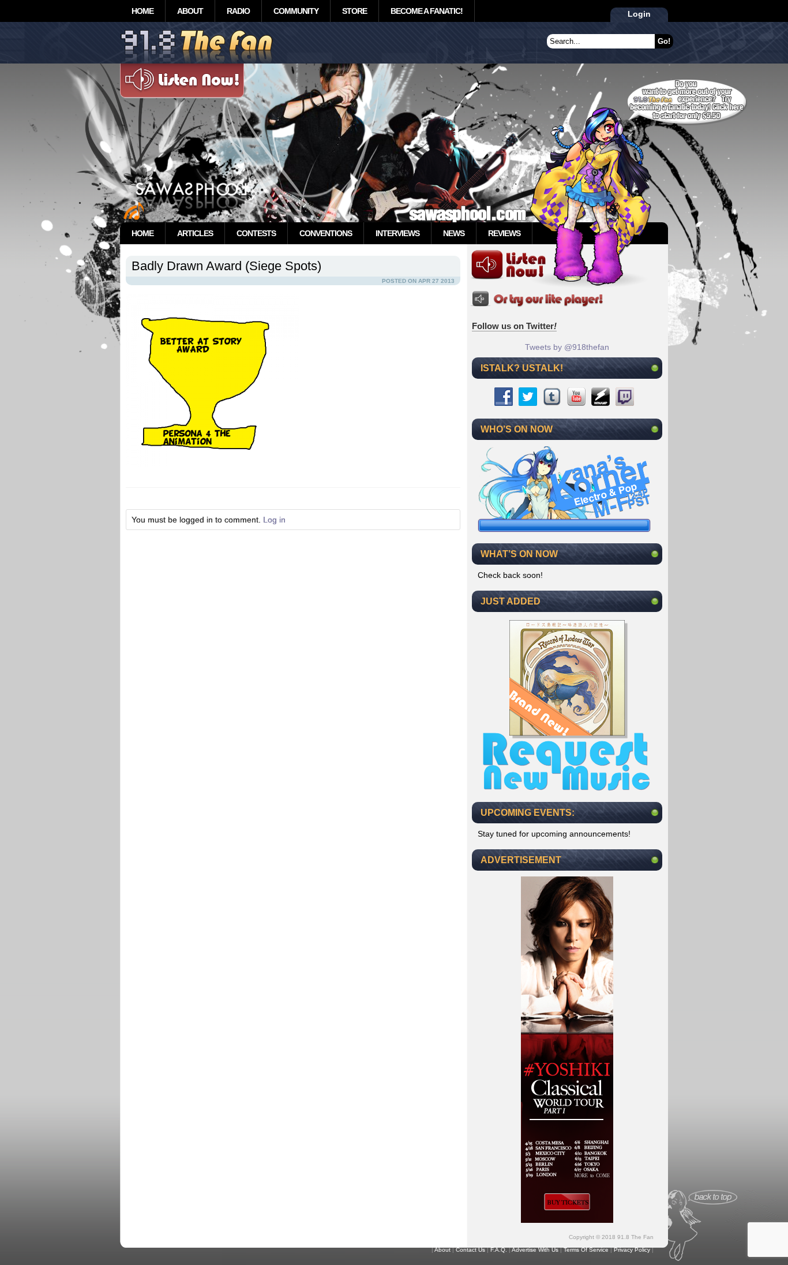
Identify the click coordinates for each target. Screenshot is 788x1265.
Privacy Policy (632, 1250)
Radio (238, 11)
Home (142, 11)
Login (639, 13)
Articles (195, 233)
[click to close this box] (655, 368)
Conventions (325, 233)
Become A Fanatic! (427, 11)
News (453, 233)
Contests (256, 233)
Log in (274, 519)
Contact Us (470, 1250)
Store (354, 11)
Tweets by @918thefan (567, 347)
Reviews (504, 233)
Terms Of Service (586, 1250)
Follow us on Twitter (514, 326)
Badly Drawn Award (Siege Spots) (226, 266)
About (190, 11)
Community (295, 11)
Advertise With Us (535, 1250)
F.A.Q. (498, 1250)
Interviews (397, 233)
